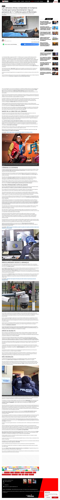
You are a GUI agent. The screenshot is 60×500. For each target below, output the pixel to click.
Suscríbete (55, 1)
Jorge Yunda (26, 474)
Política (18, 1)
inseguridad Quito (17, 472)
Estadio (32, 1)
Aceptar (55, 497)
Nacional (3, 6)
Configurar (48, 497)
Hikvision (34, 472)
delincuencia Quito (6, 472)
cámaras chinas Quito (14, 474)
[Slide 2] (30, 486)
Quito (23, 474)
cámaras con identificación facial (6, 474)
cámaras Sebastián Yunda (28, 472)
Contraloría (12, 472)
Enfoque (41, 1)
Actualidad (15, 1)
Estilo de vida (27, 1)
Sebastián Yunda (31, 474)
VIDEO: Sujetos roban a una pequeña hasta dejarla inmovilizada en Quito (19, 132)
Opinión (22, 1)
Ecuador (20, 474)
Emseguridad (22, 472)
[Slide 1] (29, 486)
